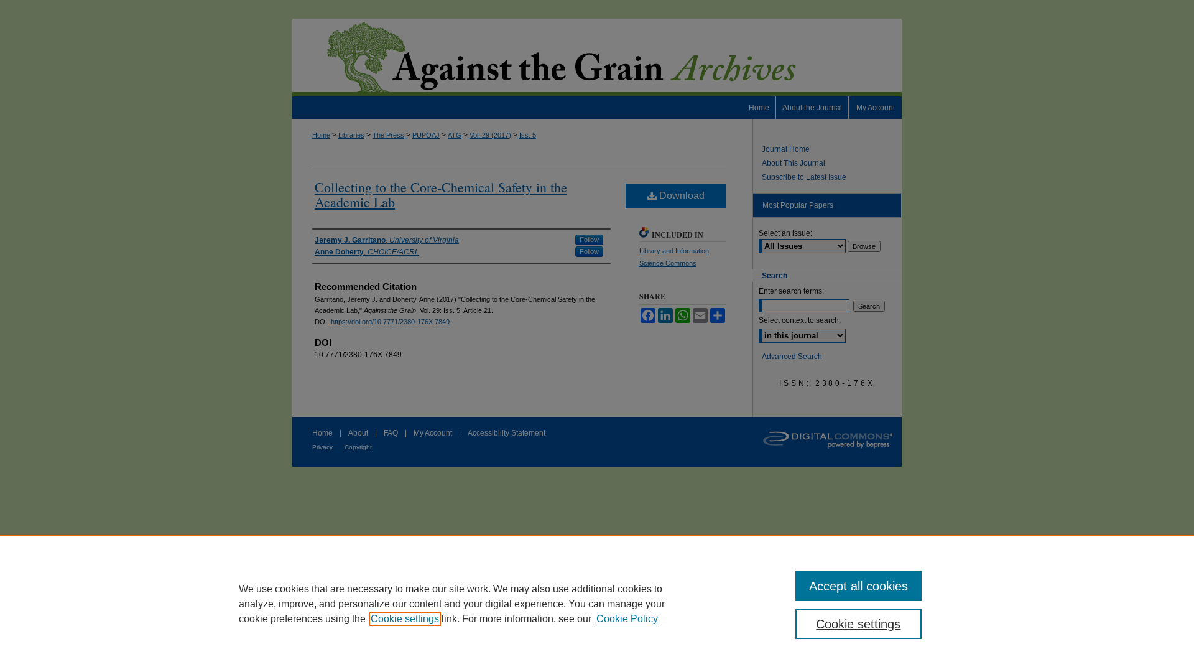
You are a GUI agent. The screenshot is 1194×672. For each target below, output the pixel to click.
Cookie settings (405, 619)
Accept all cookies (858, 586)
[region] (597, 603)
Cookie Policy (627, 619)
